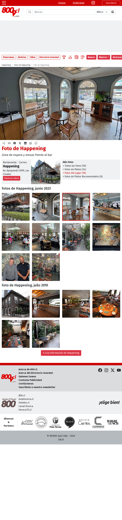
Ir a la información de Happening (61, 352)
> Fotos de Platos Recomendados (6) (83, 176)
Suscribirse (111, 3)
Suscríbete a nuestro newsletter (37, 387)
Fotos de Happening (22, 65)
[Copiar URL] (36, 143)
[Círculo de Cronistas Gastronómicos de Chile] (41, 422)
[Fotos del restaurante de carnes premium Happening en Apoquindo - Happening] (16, 207)
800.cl (22, 395)
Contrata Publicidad (30, 380)
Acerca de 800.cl (28, 369)
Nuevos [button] (91, 57)
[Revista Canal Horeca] (27, 422)
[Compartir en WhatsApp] (31, 143)
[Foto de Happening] (46, 207)
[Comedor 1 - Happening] (76, 304)
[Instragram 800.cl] (93, 2)
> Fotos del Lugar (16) (74, 173)
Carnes (23, 162)
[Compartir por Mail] (9, 143)
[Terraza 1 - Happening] (16, 334)
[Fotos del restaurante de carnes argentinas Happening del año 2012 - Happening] (16, 304)
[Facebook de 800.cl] (100, 370)
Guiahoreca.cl (26, 399)
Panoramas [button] (8, 57)
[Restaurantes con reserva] (82, 57)
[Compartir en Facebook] (14, 143)
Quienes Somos (27, 376)
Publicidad (78, 2)
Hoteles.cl (24, 402)
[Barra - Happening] (46, 304)
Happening (6, 65)
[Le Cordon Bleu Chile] (55, 422)
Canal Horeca (26, 406)
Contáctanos (26, 383)
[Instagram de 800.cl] (106, 370)
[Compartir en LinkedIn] (25, 143)
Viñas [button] (33, 57)
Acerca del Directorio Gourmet (36, 373)
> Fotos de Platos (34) (74, 169)
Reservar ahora (11, 178)
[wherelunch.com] (113, 422)
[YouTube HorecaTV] (119, 370)
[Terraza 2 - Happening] (46, 334)
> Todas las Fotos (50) (74, 165)
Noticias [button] (22, 57)
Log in (61, 439)
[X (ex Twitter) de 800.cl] (113, 370)
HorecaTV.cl (25, 409)
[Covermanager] (98, 422)
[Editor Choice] (64, 57)
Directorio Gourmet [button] (49, 57)
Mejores (103, 57)
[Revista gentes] (84, 422)
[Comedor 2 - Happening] (106, 304)
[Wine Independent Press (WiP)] (70, 422)
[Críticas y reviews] (76, 57)
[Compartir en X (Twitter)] (20, 143)
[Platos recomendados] (70, 57)
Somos (62, 2)
